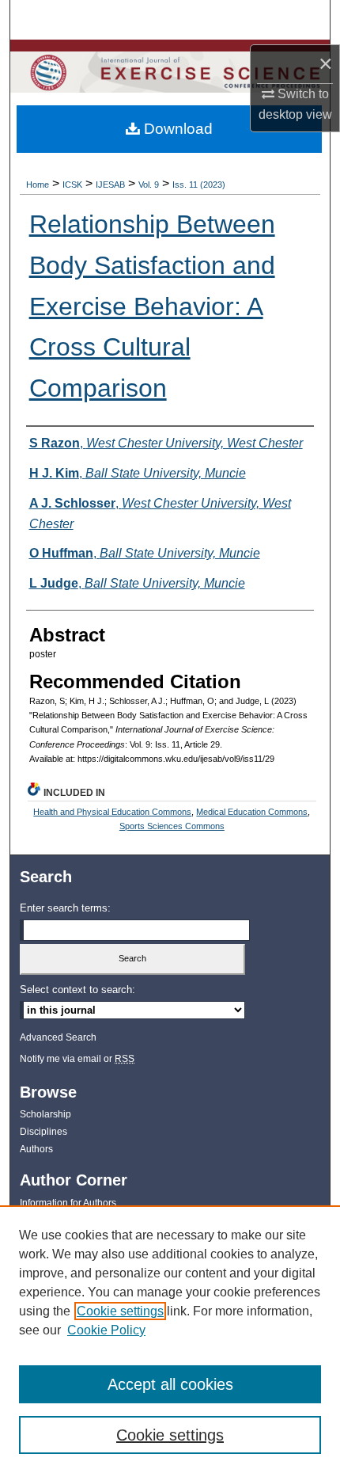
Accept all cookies (170, 1384)
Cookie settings (120, 1311)
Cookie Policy (106, 1330)
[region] (170, 1339)
